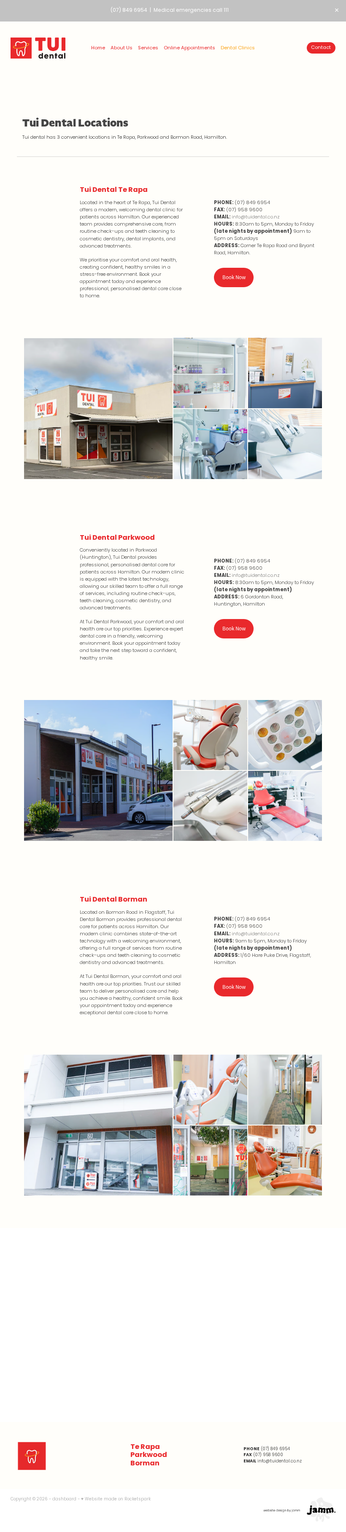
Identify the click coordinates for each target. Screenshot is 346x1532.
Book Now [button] (234, 277)
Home (98, 48)
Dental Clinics (238, 48)
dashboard (64, 1499)
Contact (321, 48)
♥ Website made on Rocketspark (116, 1499)
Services (148, 48)
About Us (121, 48)
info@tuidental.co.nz (256, 217)
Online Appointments (189, 48)
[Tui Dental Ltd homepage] (43, 48)
